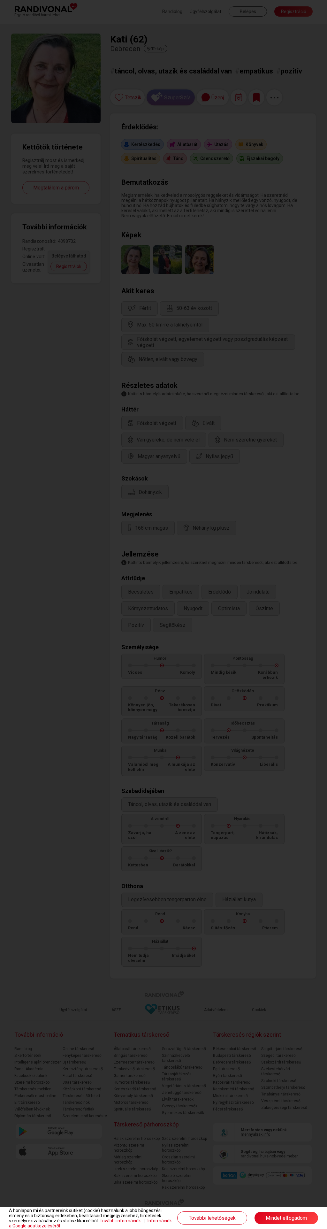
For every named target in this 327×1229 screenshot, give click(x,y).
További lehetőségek (212, 1218)
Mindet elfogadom (286, 1218)
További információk (120, 1220)
